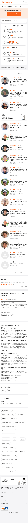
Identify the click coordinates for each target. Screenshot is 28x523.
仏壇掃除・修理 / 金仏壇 (6, 422)
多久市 (16, 403)
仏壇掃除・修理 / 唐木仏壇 (19, 422)
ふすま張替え (22, 439)
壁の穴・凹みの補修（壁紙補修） (8, 426)
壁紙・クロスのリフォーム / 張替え (8, 430)
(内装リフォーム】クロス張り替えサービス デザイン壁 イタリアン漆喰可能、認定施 (14, 301)
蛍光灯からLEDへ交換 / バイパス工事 (9, 455)
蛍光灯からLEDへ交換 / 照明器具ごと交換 (10, 459)
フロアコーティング (6, 439)
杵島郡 (20, 403)
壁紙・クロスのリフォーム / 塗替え (8, 434)
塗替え (9, 390)
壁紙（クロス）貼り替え (5, 312)
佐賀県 (2, 401)
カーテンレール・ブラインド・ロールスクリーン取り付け (12, 451)
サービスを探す (14, 14)
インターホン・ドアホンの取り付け (8, 447)
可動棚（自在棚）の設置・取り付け (8, 471)
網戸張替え (15, 443)
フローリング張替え (20, 414)
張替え (3, 390)
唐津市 (11, 403)
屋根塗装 (14, 439)
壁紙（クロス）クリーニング (7, 414)
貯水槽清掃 (4, 418)
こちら (8, 55)
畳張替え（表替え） (6, 443)
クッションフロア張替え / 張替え (8, 467)
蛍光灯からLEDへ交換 (6, 463)
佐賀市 (7, 403)
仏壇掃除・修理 (12, 418)
